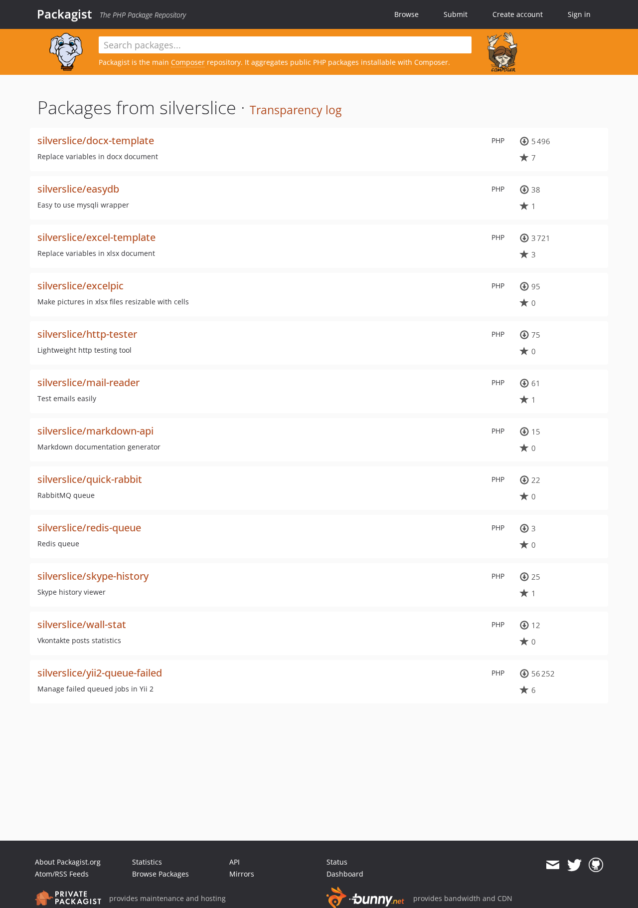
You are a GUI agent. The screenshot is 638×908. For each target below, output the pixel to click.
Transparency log (295, 110)
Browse (406, 14)
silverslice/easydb (78, 189)
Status (336, 862)
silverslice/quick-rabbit (89, 479)
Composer (188, 62)
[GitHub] (596, 865)
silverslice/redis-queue (89, 527)
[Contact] (552, 865)
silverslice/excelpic (80, 285)
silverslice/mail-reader (88, 382)
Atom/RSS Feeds (62, 874)
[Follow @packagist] (574, 865)
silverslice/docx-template (95, 140)
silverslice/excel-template (96, 237)
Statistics (147, 862)
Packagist (64, 14)
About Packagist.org (68, 862)
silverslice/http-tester (87, 334)
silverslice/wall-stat (81, 624)
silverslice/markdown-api (95, 431)
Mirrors (241, 874)
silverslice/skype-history (93, 576)
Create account (517, 14)
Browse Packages (160, 874)
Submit (456, 14)
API (234, 862)
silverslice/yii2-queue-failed (99, 673)
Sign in (579, 14)
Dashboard (344, 874)
